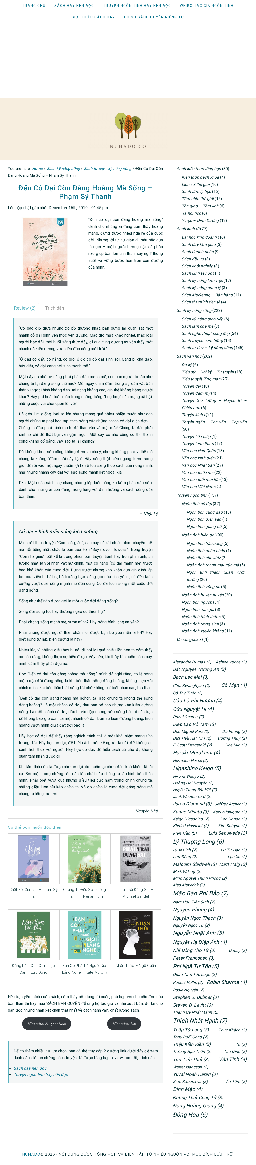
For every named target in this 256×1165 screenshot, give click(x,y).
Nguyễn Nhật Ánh (198, 933)
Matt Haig (233, 864)
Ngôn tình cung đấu (205, 512)
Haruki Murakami (196, 753)
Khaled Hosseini (191, 825)
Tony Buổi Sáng (190, 1037)
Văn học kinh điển (198, 458)
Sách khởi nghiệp (197, 266)
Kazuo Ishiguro (230, 812)
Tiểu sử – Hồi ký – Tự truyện (208, 372)
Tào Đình (235, 1051)
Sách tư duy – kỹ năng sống (207, 347)
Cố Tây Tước (187, 693)
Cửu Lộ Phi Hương (197, 701)
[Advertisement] (128, 60)
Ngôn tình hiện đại (198, 535)
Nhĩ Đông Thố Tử (194, 950)
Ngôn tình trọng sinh (200, 624)
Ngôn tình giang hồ (204, 526)
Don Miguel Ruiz (191, 731)
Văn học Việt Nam (198, 486)
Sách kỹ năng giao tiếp (202, 319)
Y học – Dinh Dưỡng (200, 220)
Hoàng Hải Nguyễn (193, 783)
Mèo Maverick (189, 885)
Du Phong (234, 731)
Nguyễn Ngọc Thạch (197, 918)
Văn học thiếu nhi (198, 472)
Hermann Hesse (190, 760)
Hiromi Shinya (189, 776)
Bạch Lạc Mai (190, 677)
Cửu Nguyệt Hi (193, 709)
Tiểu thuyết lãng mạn (201, 379)
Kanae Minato (191, 811)
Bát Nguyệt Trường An (199, 669)
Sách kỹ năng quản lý (201, 287)
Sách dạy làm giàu (199, 244)
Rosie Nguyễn (188, 990)
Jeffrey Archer (231, 804)
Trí (241, 1044)
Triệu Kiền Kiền (192, 1044)
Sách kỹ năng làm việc (202, 280)
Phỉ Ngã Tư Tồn (196, 966)
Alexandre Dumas (192, 662)
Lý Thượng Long (198, 841)
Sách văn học (189, 356)
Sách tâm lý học (196, 191)
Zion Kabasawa (190, 1081)
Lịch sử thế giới (196, 184)
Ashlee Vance (231, 662)
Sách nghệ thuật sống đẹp (206, 333)
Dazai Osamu (188, 716)
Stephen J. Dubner (195, 997)
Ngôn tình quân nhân (206, 550)
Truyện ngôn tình (192, 495)
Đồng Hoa (190, 1114)
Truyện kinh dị (194, 414)
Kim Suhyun (232, 825)
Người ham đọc (128, 130)
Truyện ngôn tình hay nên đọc (41, 1074)
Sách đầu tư (193, 259)
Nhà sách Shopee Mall (47, 1023)
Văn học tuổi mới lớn (201, 479)
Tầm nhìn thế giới (198, 198)
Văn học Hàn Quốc (199, 450)
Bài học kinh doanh (199, 237)
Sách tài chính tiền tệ (201, 302)
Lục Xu (237, 856)
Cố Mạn (234, 685)
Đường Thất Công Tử (198, 1097)
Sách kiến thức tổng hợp (199, 168)
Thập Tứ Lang (191, 1029)
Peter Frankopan (193, 958)
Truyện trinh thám (198, 443)
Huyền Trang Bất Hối (195, 789)
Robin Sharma (227, 982)
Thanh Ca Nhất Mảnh (195, 1012)
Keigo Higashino (191, 819)
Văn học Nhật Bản (198, 465)
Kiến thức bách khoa (200, 177)
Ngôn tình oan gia (198, 609)
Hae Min (236, 745)
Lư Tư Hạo (234, 850)
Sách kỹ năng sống (194, 310)
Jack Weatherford (192, 796)
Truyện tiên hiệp (196, 436)
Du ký (187, 364)
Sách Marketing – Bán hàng (207, 295)
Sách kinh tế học (197, 273)
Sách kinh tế (188, 228)
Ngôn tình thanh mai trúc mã (213, 565)
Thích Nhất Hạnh (200, 1020)
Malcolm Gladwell (195, 864)
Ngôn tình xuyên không (203, 631)
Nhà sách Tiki (124, 1023)
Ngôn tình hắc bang (204, 543)
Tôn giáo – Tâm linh (200, 206)
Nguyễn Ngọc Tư (191, 925)
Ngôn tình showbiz (204, 557)
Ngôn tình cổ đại (197, 503)
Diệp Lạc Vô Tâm (194, 724)
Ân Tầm (236, 1081)
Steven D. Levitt (193, 1005)
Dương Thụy (232, 738)
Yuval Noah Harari (195, 1074)
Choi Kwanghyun (191, 685)
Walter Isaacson (190, 1067)
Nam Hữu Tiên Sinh (194, 902)
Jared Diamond (192, 803)
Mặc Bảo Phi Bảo (200, 893)
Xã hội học (191, 213)
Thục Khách (232, 1030)
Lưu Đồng (185, 856)
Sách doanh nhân (198, 251)
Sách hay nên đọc (30, 1068)
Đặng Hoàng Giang (198, 1106)
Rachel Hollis (188, 982)
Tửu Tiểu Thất (191, 1059)
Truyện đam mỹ (196, 393)
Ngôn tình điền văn (204, 519)
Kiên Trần (185, 833)
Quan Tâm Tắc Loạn (195, 974)
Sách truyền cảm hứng (202, 340)
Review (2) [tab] (25, 308)
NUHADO (31, 1154)
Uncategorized (190, 639)
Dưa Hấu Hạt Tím (192, 738)
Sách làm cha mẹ (198, 326)
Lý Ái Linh (185, 850)
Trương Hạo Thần (192, 1051)
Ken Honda (233, 819)
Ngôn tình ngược (197, 602)
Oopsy (238, 950)
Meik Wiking (187, 871)
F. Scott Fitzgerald (192, 745)
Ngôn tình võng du (203, 586)
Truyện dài (191, 386)
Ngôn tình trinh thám (201, 616)
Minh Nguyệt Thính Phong (200, 878)
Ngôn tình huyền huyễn (203, 595)
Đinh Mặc (188, 1089)
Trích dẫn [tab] (54, 308)
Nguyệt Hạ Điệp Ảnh (200, 942)
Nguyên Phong (193, 910)
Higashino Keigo (197, 768)
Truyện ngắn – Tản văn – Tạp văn (214, 422)
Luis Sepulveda (227, 833)
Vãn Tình (233, 1059)
